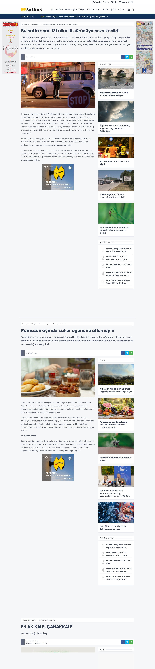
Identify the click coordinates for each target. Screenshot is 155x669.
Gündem (59, 9)
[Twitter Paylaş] (127, 57)
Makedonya (70, 9)
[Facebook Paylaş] (123, 57)
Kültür (105, 9)
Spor (98, 9)
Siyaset (121, 9)
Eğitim (113, 9)
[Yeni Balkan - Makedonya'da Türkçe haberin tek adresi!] (31, 9)
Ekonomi (90, 9)
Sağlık (34, 324)
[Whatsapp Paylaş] (131, 57)
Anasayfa (25, 24)
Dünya (81, 9)
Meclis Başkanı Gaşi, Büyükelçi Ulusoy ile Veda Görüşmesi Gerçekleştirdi (74, 16)
